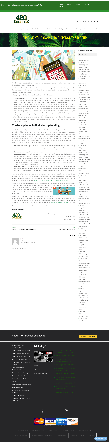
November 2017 (84, 201)
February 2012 (83, 295)
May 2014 (82, 277)
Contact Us (94, 29)
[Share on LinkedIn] (74, 235)
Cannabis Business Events (85, 430)
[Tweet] (70, 235)
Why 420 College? (53, 430)
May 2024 (82, 83)
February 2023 (84, 108)
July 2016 (82, 228)
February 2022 (84, 134)
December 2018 (84, 187)
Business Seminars (47, 29)
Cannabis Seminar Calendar (21, 376)
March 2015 (83, 254)
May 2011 (82, 309)
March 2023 (83, 106)
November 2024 (84, 71)
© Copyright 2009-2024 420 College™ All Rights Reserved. (54, 425)
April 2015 (82, 251)
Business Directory (76, 29)
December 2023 (84, 95)
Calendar (69, 4)
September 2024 (84, 76)
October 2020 (83, 161)
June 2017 (82, 210)
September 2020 (84, 164)
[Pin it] (72, 235)
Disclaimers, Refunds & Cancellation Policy (42, 435)
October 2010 (83, 321)
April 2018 (82, 194)
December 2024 (84, 69)
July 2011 (82, 304)
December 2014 (84, 261)
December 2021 (84, 136)
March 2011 (83, 314)
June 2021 (82, 145)
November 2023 (84, 97)
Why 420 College (24, 29)
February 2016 (83, 240)
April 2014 (82, 279)
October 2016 (83, 221)
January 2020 (83, 175)
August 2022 (83, 120)
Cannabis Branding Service (21, 435)
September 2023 (84, 99)
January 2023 (83, 111)
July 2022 (82, 122)
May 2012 (82, 288)
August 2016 (83, 226)
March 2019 (83, 182)
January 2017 (83, 214)
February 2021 (83, 155)
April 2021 (82, 150)
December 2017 (84, 198)
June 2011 (82, 307)
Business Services (35, 29)
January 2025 (83, 67)
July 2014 (82, 272)
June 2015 (82, 247)
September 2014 (84, 268)
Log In (82, 435)
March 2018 (83, 196)
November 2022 (84, 113)
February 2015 (83, 256)
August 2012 (83, 284)
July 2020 (82, 166)
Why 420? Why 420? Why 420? (22, 359)
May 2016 (82, 233)
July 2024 (82, 78)
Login (87, 4)
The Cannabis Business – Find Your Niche (24, 229)
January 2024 (83, 92)
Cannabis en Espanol (18, 395)
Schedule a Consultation (88, 336)
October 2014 (83, 265)
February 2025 (84, 65)
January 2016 (83, 242)
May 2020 (82, 168)
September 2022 (84, 118)
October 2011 (83, 300)
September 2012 (84, 281)
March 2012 (83, 293)
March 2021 (83, 152)
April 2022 (82, 129)
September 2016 (84, 224)
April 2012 (82, 291)
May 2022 (82, 127)
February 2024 (84, 90)
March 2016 (83, 238)
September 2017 (84, 203)
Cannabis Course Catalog (38, 430)
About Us (14, 29)
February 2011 (83, 316)
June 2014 (82, 274)
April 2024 (82, 85)
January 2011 (83, 318)
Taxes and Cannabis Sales (67, 229)
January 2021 (83, 157)
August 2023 (83, 101)
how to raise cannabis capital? (81, 43)
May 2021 (82, 148)
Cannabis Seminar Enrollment (21, 356)
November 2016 (84, 219)
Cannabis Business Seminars (21, 353)
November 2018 (84, 189)
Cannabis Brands (17, 387)
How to (33, 43)
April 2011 (82, 311)
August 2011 (83, 302)
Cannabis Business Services (21, 350)
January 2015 (83, 258)
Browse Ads (74, 435)
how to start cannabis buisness (43, 43)
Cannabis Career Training (20, 373)
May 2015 (82, 249)
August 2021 (83, 141)
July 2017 (82, 208)
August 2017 (83, 205)
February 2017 (83, 212)
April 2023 (82, 104)
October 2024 (83, 74)
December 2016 (84, 217)
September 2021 (84, 138)
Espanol (86, 29)
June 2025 (82, 62)
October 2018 (83, 191)
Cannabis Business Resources (21, 384)
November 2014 (84, 263)
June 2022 (82, 125)
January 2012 (83, 298)
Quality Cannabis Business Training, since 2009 (21, 5)
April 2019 (82, 180)
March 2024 (83, 88)
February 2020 (84, 173)
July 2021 (82, 143)
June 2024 (82, 81)
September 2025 (84, 60)
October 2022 (83, 115)
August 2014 (83, 270)
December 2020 (84, 159)
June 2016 (82, 231)
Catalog (78, 4)
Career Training (59, 29)
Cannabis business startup (61, 43)
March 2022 (83, 131)
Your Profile (91, 435)
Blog (67, 29)
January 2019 (83, 185)
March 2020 (83, 171)
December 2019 (84, 178)
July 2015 (82, 244)
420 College (27, 43)
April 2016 (82, 235)
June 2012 (82, 286)
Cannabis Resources (61, 435)
